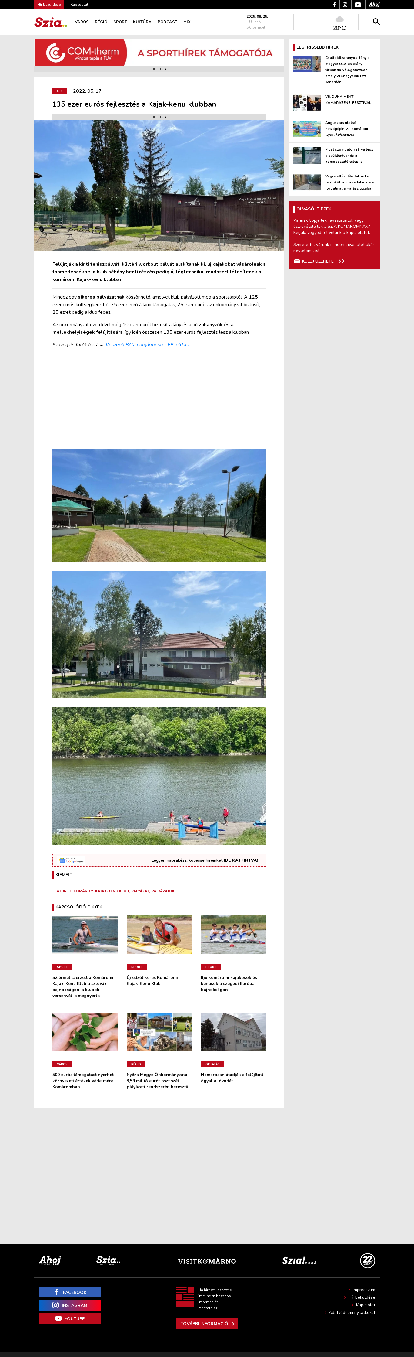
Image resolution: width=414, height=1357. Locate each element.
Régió (101, 22)
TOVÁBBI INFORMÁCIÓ (204, 1324)
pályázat (140, 891)
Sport (120, 22)
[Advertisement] (159, 401)
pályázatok (163, 891)
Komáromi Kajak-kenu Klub (101, 891)
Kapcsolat (79, 4)
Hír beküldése (362, 1297)
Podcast (167, 22)
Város (82, 22)
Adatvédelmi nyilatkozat (352, 1312)
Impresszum (364, 1290)
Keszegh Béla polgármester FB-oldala (147, 344)
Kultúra (142, 22)
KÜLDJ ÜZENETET (319, 261)
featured (61, 891)
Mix (187, 22)
